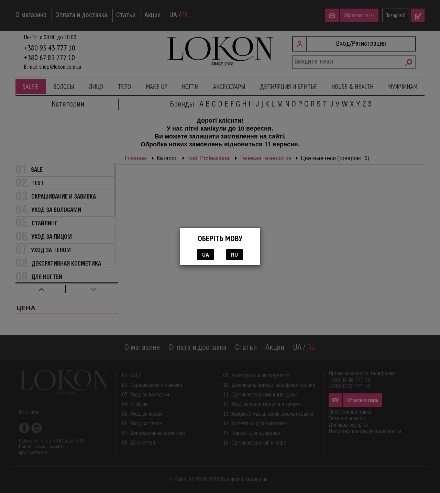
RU (234, 254)
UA (205, 254)
